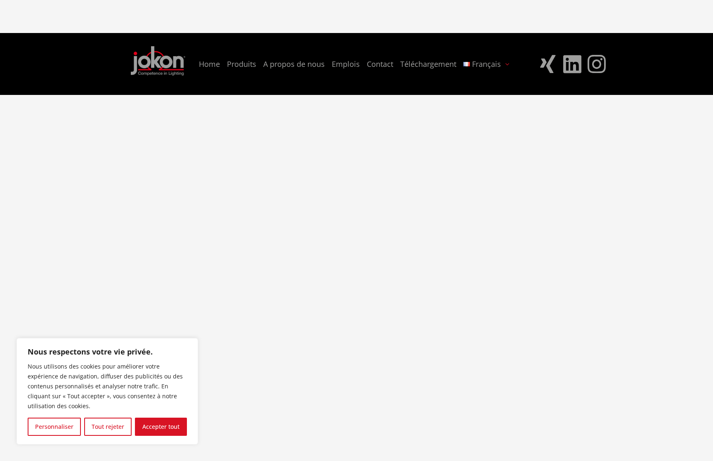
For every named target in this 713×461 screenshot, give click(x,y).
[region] (107, 391)
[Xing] (548, 64)
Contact (380, 64)
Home (209, 64)
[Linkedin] (572, 64)
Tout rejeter (108, 426)
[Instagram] (596, 64)
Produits (241, 64)
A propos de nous (294, 64)
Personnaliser (54, 426)
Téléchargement (428, 64)
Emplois (346, 64)
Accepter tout (160, 426)
